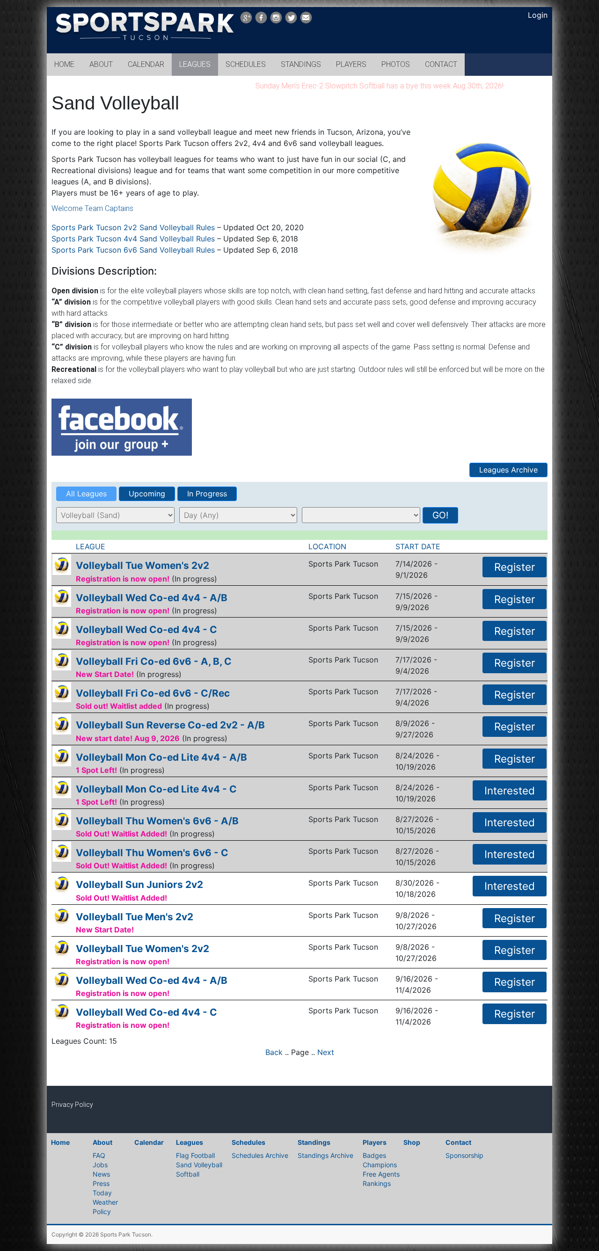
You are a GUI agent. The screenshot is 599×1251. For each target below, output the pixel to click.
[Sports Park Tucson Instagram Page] (276, 17)
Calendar (149, 1142)
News (101, 1174)
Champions (380, 1165)
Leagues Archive (508, 469)
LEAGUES (195, 64)
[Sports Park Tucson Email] (306, 17)
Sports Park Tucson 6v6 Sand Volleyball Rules (133, 250)
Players (375, 1142)
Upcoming (147, 493)
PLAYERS (351, 64)
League (92, 546)
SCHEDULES (246, 64)
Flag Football (195, 1155)
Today (102, 1193)
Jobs (100, 1165)
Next (325, 1052)
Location (328, 546)
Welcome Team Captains (92, 208)
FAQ (99, 1155)
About (102, 1142)
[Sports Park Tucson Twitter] (291, 17)
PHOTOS (395, 64)
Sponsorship (464, 1155)
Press (101, 1183)
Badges (374, 1155)
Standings (314, 1142)
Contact (458, 1142)
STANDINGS (301, 64)
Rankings (377, 1183)
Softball (187, 1174)
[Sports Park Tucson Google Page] (246, 17)
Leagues (189, 1142)
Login (538, 15)
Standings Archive (325, 1155)
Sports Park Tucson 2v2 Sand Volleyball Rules (133, 227)
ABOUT (101, 64)
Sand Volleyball (199, 1165)
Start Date (419, 546)
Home (60, 1142)
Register (514, 566)
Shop (411, 1142)
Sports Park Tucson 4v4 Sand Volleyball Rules (133, 238)
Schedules (248, 1142)
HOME (64, 64)
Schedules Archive (260, 1155)
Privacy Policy (72, 1104)
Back (274, 1052)
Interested (509, 790)
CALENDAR (146, 64)
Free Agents (381, 1174)
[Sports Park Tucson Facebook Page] (261, 17)
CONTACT (441, 64)
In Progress (207, 493)
